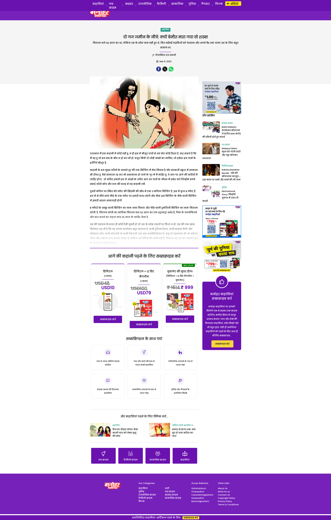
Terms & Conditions (228, 504)
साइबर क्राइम (227, 123)
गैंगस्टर (205, 4)
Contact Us (224, 494)
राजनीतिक (145, 4)
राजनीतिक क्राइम (147, 494)
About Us (222, 488)
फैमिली (161, 4)
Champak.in (197, 491)
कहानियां (98, 4)
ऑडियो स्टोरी (177, 425)
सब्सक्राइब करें (108, 319)
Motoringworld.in (200, 501)
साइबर (129, 4)
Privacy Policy (225, 501)
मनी (167, 488)
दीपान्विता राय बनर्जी (165, 55)
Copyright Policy (226, 498)
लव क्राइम (112, 6)
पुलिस (192, 4)
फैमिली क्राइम (227, 166)
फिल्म (219, 4)
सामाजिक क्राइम (173, 498)
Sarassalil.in (197, 498)
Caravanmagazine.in (202, 494)
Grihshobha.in (198, 488)
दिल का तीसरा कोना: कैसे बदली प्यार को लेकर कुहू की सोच (125, 433)
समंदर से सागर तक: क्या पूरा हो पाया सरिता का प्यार (184, 433)
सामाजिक (177, 4)
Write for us (224, 491)
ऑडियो (234, 4)
